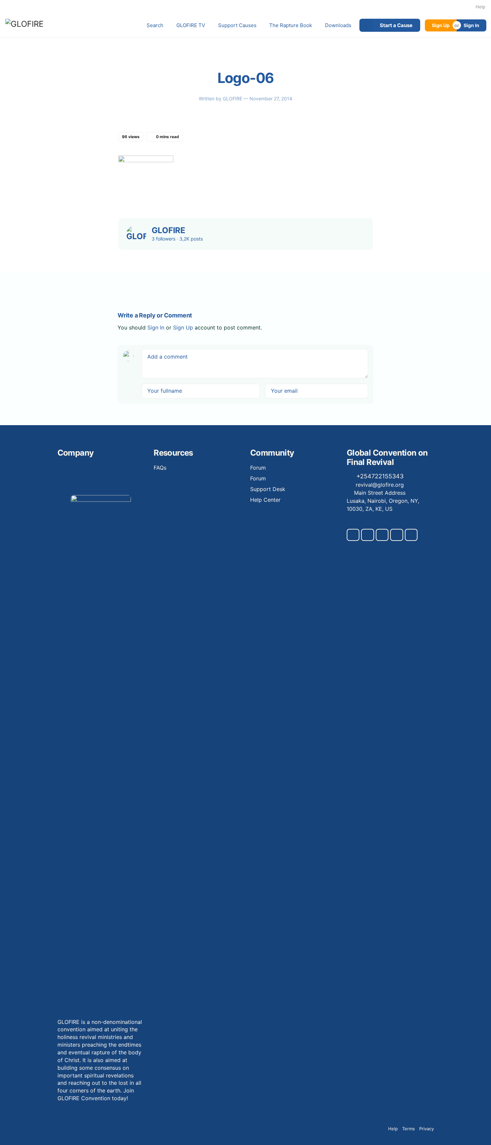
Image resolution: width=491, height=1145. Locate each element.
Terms (408, 1128)
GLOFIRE (233, 98)
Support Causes (237, 25)
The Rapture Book (290, 25)
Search (155, 25)
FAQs (160, 467)
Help (480, 6)
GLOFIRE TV (190, 25)
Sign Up (441, 25)
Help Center (265, 499)
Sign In (471, 25)
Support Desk (267, 489)
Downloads (338, 25)
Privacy (426, 1128)
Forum (258, 467)
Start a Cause (396, 25)
